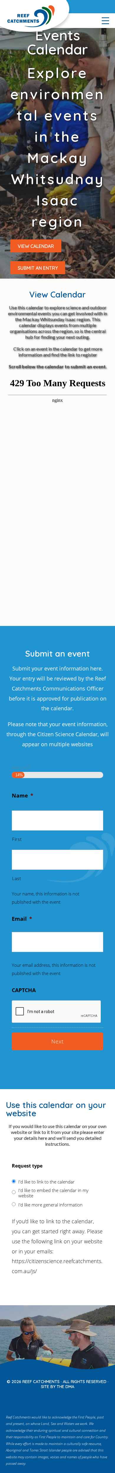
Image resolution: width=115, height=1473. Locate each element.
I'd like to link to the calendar (46, 1181)
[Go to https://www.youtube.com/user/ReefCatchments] (65, 1399)
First (17, 839)
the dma (65, 1386)
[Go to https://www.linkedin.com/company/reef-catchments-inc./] (77, 1399)
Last (16, 878)
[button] (35, 245)
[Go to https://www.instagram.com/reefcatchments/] (53, 1399)
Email (22, 918)
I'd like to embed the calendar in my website (53, 1193)
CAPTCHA (24, 990)
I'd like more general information (50, 1204)
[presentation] (56, 1011)
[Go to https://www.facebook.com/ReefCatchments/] (40, 1399)
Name (22, 795)
